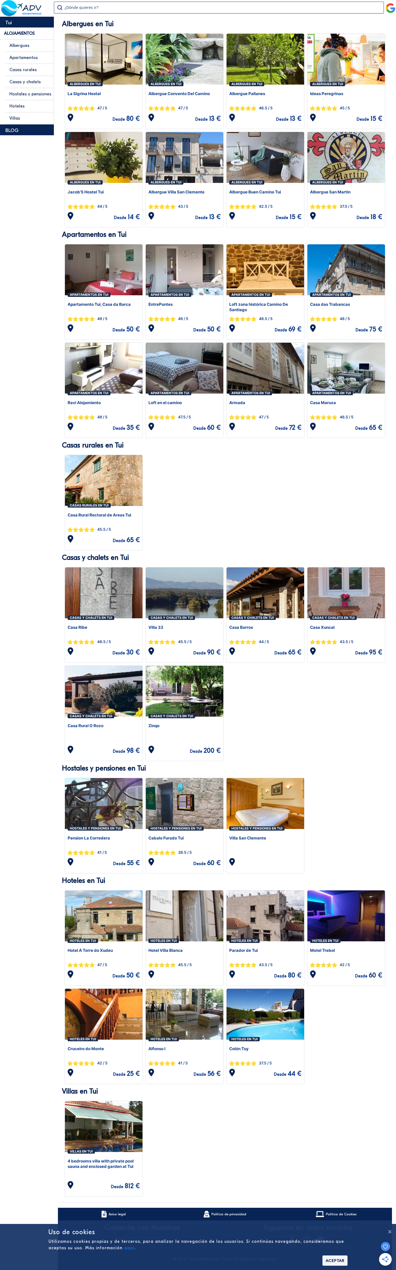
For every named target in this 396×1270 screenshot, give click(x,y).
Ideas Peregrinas (326, 93)
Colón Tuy (239, 1048)
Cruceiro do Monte (86, 1048)
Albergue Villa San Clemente (176, 192)
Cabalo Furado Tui (166, 838)
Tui (8, 23)
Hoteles (17, 106)
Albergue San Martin (330, 192)
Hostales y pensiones (30, 94)
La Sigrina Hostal (84, 93)
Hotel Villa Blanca (165, 950)
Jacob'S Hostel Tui (86, 192)
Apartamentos (23, 57)
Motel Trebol (322, 950)
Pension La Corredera (89, 838)
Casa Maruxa (323, 402)
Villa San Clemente (247, 838)
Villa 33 (155, 627)
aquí (129, 1247)
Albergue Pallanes (247, 93)
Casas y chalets (25, 81)
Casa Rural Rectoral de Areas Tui (99, 515)
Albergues (19, 45)
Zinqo (153, 725)
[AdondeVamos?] (21, 14)
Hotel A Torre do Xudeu (90, 950)
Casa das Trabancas (330, 304)
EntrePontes (160, 304)
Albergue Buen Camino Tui (255, 192)
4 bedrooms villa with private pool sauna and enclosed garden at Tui (101, 1163)
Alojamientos (19, 33)
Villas (14, 118)
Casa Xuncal (322, 627)
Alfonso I (156, 1048)
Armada (237, 402)
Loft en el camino (165, 402)
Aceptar (335, 1260)
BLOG (12, 130)
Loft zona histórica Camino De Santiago (258, 307)
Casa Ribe (77, 627)
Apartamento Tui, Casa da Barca (99, 304)
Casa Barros (241, 627)
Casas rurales (23, 69)
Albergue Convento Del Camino (179, 93)
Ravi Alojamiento (84, 402)
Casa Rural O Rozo (85, 725)
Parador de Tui (243, 950)
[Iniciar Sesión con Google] (390, 6)
